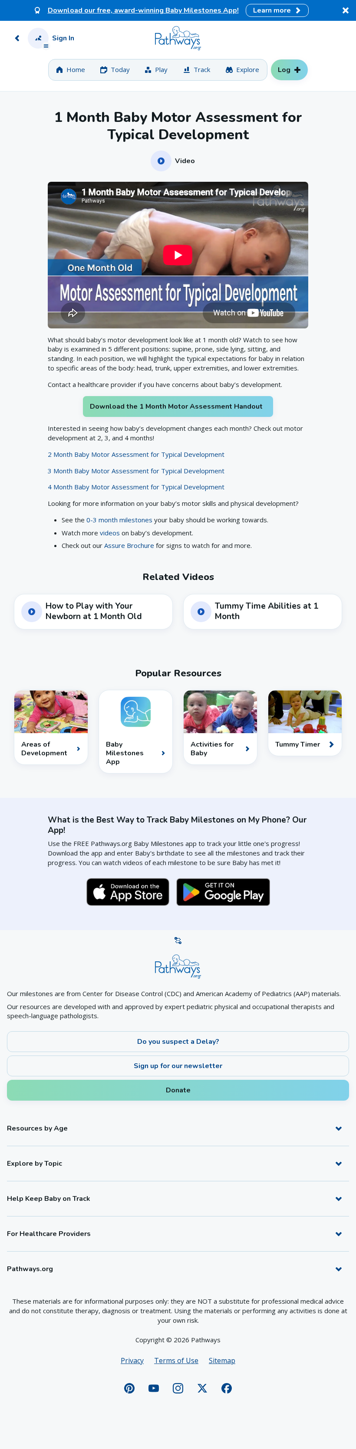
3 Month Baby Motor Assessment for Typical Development (136, 470)
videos (110, 532)
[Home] (178, 38)
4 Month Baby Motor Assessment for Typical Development (136, 486)
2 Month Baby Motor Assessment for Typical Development (136, 454)
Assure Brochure (129, 545)
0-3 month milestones (120, 519)
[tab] (70, 69)
